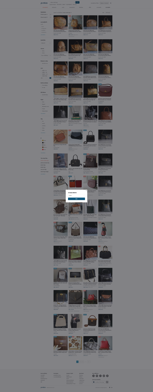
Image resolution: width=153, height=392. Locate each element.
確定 (76, 199)
